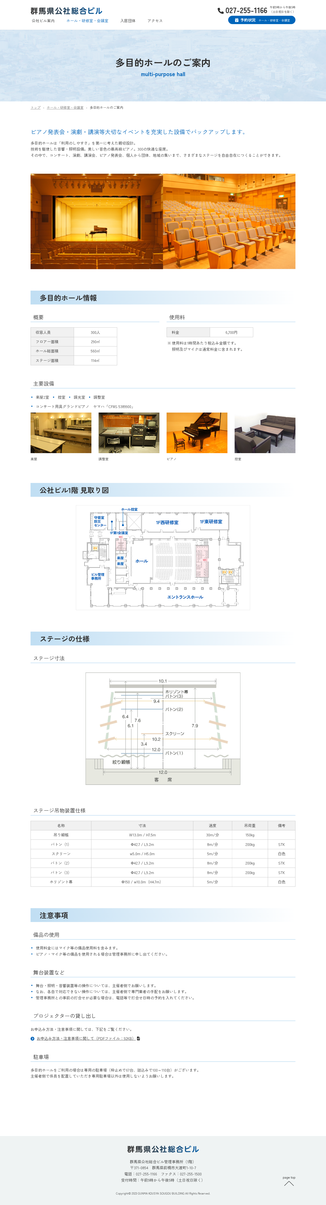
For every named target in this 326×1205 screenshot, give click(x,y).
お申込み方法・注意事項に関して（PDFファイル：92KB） (86, 1038)
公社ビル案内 (43, 20)
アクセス (155, 20)
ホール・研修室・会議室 (87, 20)
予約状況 (265, 20)
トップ (36, 107)
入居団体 (128, 20)
